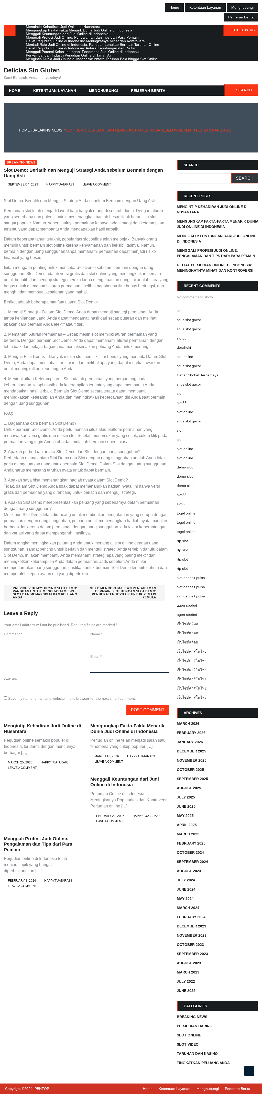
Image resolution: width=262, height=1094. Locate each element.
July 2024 (186, 880)
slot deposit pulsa (191, 578)
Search (244, 90)
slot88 (182, 338)
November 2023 (191, 935)
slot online (185, 357)
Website (10, 679)
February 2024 (191, 917)
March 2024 (188, 908)
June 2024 (186, 889)
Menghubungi (242, 7)
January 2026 (190, 742)
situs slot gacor (189, 320)
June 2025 (186, 806)
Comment (13, 634)
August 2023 (189, 963)
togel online (186, 513)
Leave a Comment (96, 184)
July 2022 (186, 981)
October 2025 (190, 770)
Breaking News (21, 162)
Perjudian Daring (194, 1026)
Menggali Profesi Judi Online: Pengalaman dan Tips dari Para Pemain (38, 844)
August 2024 (189, 871)
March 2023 (188, 972)
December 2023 (191, 926)
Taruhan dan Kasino (197, 1054)
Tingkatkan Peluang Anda (203, 1063)
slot (179, 311)
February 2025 (191, 843)
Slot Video (188, 1044)
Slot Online (189, 1035)
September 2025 (192, 779)
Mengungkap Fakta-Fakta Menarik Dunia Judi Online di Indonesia (127, 728)
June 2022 (186, 991)
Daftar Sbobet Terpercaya (198, 375)
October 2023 (190, 945)
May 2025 (185, 816)
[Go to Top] (249, 1071)
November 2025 (191, 760)
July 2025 (186, 797)
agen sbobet (187, 605)
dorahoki (184, 347)
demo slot (185, 467)
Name (96, 634)
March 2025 (188, 834)
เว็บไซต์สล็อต (187, 624)
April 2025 (187, 825)
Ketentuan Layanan (205, 7)
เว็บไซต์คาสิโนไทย (191, 651)
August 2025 (189, 788)
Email (96, 656)
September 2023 (192, 954)
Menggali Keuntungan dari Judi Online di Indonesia (124, 781)
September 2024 (192, 862)
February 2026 (191, 733)
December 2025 (191, 751)
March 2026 (188, 723)
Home (174, 7)
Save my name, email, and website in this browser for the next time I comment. (72, 698)
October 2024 (190, 852)
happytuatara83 (60, 184)
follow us (243, 30)
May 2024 (185, 898)
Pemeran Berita (241, 17)
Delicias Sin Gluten (32, 70)
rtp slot (182, 541)
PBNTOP (42, 1089)
